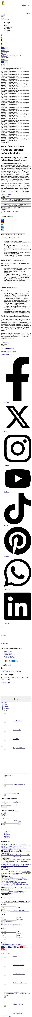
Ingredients (11, 234)
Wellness (6, 836)
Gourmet (6, 837)
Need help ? (4, 55)
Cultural (22, 234)
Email (19, 907)
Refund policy (8, 653)
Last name (19, 933)
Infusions (6, 831)
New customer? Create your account (11, 924)
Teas (5, 833)
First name (19, 931)
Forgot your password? (7, 921)
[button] (15, 207)
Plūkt (9, 194)
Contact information (9, 654)
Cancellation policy (9, 657)
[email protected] (16, 55)
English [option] (8, 953)
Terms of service (8, 656)
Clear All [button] (3, 815)
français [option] (3, 953)
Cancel (2, 909)
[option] (4, 946)
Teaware (6, 834)
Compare (3, 814)
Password (20, 919)
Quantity (3, 197)
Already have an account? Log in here (11, 944)
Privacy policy (8, 651)
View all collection (6, 1016)
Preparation (4, 234)
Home (3, 65)
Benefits (17, 234)
